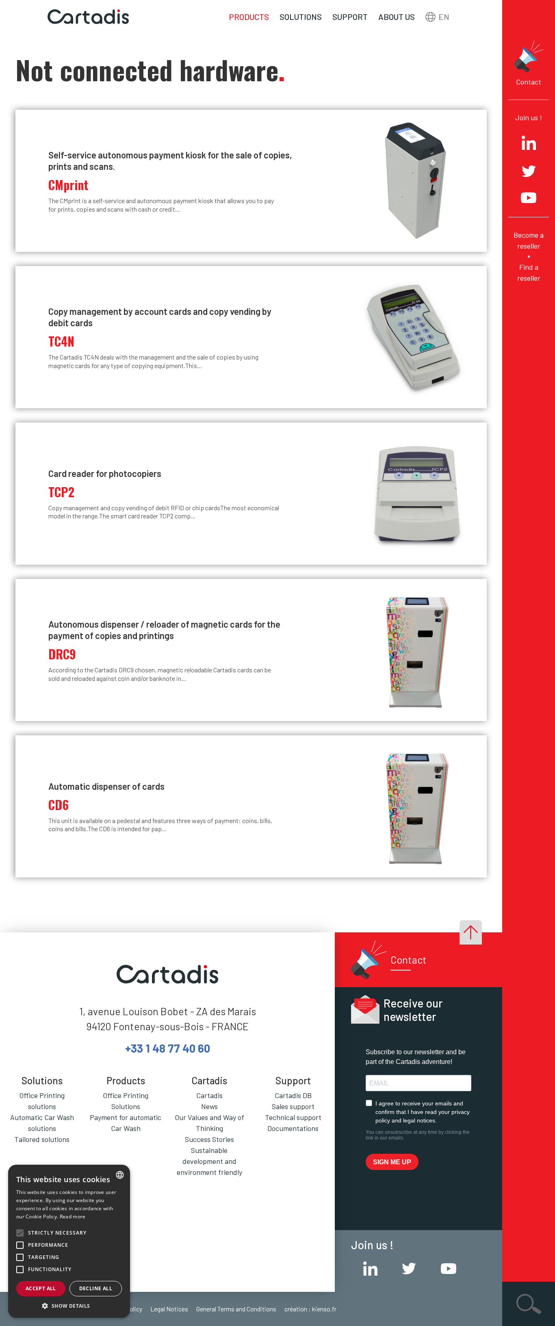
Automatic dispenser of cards (106, 786)
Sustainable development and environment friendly (209, 1161)
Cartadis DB (293, 1095)
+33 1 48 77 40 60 (167, 1048)
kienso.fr (324, 1309)
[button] (69, 1306)
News (209, 1106)
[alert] (69, 1241)
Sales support (293, 1106)
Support (350, 17)
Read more (73, 1216)
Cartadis (209, 1095)
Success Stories (209, 1139)
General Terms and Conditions (236, 1309)
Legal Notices (169, 1309)
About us (396, 17)
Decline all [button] (95, 1288)
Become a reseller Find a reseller (529, 256)
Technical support (293, 1117)
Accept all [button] (41, 1288)
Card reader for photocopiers (104, 473)
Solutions (301, 17)
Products (249, 17)
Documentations (293, 1128)
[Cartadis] (88, 16)
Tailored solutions (41, 1139)
